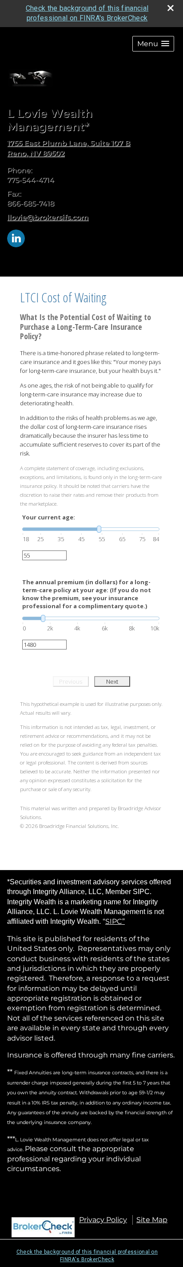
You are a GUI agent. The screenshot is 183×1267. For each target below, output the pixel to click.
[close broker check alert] (170, 8)
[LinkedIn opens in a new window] (16, 238)
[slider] (90, 529)
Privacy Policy (103, 1220)
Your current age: (48, 517)
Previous (70, 681)
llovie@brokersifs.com (47, 217)
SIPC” (115, 921)
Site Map (151, 1220)
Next (112, 681)
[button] (153, 43)
